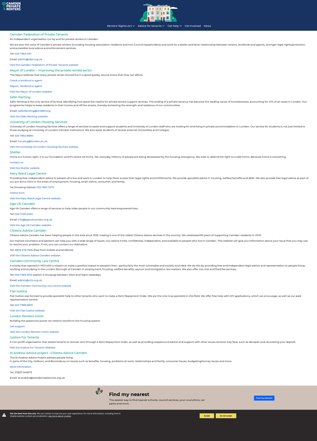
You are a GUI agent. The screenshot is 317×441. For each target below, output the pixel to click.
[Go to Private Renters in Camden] (10, 6)
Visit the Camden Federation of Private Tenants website (44, 64)
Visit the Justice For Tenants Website (32, 347)
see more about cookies (59, 416)
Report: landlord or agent (26, 86)
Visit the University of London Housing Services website (44, 146)
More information (20, 366)
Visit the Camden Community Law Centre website (40, 285)
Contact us (17, 162)
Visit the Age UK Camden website (30, 225)
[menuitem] (121, 26)
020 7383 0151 (23, 53)
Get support (17, 326)
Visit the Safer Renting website (29, 116)
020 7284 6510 (23, 274)
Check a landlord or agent (26, 80)
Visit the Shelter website (25, 168)
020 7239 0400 (24, 214)
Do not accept (226, 416)
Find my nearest (264, 398)
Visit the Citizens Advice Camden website (35, 255)
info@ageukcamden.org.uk (35, 219)
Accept (207, 416)
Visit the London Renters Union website (34, 331)
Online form (17, 192)
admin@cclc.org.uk (30, 280)
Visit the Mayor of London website (31, 91)
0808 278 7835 (24, 249)
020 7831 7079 (46, 187)
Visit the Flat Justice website (27, 310)
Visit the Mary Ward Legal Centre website (35, 198)
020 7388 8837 (24, 305)
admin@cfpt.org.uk (30, 59)
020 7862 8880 (24, 135)
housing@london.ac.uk (32, 141)
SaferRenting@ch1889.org (34, 110)
